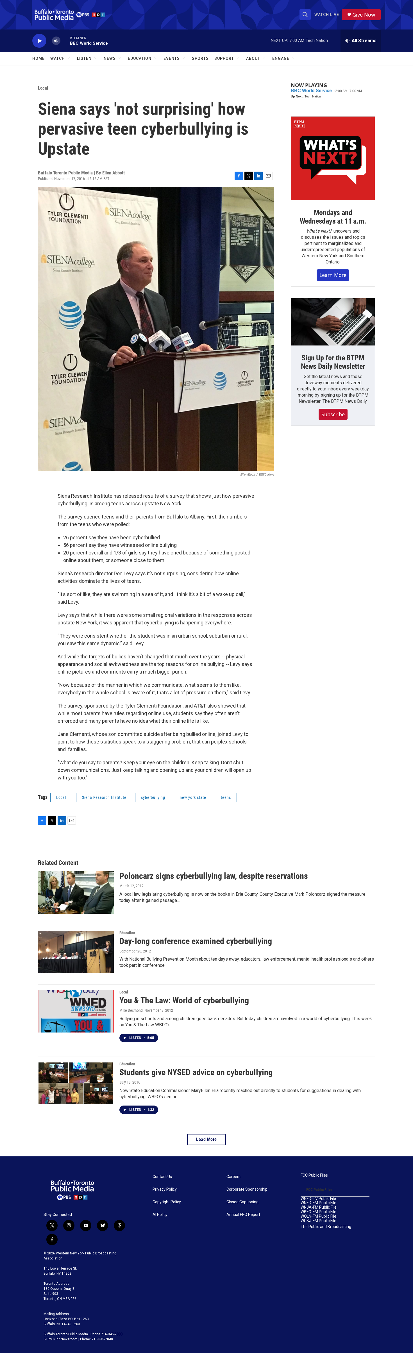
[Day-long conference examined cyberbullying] (76, 952)
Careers (233, 1177)
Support (224, 58)
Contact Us (162, 1177)
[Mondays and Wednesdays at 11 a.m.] (333, 158)
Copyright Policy (167, 1202)
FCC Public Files (314, 1175)
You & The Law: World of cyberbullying (184, 1000)
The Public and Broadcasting (326, 1227)
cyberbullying (153, 797)
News (110, 58)
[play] (39, 41)
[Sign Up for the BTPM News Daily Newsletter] (333, 321)
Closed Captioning (242, 1202)
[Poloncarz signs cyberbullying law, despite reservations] (76, 892)
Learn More (332, 275)
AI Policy (160, 1215)
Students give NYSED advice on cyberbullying (196, 1072)
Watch (57, 58)
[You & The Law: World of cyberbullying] (76, 1011)
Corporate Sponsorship (246, 1189)
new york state (193, 797)
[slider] (65, 41)
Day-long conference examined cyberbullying (195, 941)
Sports (200, 58)
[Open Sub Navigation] (69, 58)
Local (43, 88)
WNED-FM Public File (318, 1203)
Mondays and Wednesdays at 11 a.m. (333, 216)
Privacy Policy (165, 1189)
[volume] (56, 41)
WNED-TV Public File (318, 1199)
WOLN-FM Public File (318, 1216)
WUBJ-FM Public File (318, 1221)
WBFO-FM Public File (318, 1212)
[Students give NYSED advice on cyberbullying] (76, 1083)
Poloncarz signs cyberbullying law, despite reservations (213, 876)
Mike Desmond (131, 1010)
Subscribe (333, 414)
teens (226, 797)
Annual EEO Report (243, 1215)
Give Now (363, 15)
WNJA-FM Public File (319, 1207)
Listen (84, 58)
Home (38, 58)
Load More (206, 1139)
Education (127, 933)
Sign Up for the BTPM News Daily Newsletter (333, 362)
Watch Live (326, 14)
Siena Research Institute (104, 797)
